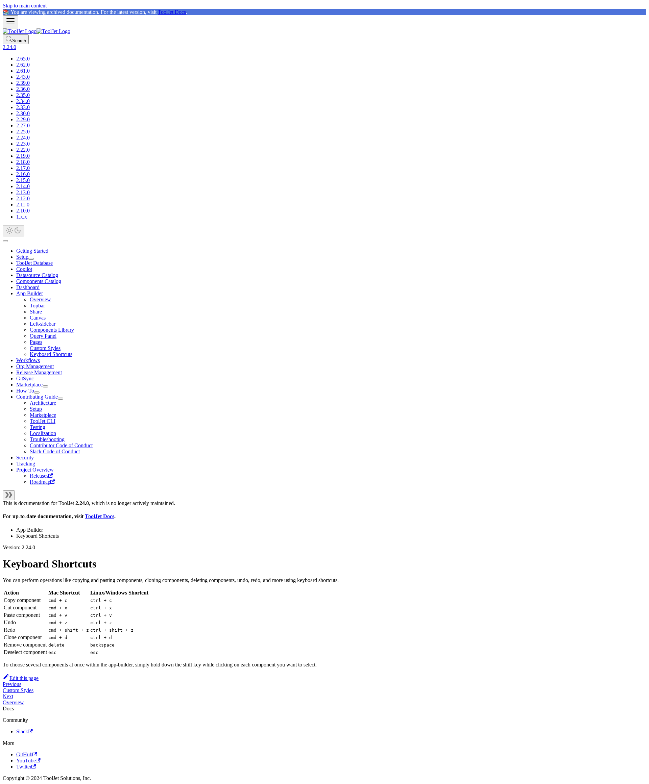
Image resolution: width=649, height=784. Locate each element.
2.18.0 (23, 162)
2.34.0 (23, 101)
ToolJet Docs (172, 12)
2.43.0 (23, 77)
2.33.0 (23, 107)
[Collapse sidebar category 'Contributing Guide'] (60, 399)
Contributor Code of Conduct (61, 445)
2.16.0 (23, 174)
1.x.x (21, 217)
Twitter (23, 766)
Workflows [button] (28, 360)
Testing (37, 427)
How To (25, 391)
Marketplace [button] (43, 415)
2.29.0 (23, 119)
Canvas (38, 318)
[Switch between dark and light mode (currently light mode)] (13, 230)
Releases (39, 476)
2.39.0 (23, 83)
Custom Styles (45, 348)
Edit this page (24, 678)
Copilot (24, 269)
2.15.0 (23, 180)
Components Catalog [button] (38, 281)
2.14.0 (23, 186)
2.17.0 (23, 168)
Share (36, 311)
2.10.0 (23, 210)
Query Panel (43, 336)
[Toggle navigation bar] (10, 21)
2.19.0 (23, 156)
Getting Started (32, 251)
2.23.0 (23, 144)
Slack (22, 731)
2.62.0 (23, 65)
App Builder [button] (29, 293)
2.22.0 (23, 150)
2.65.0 (23, 58)
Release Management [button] (39, 372)
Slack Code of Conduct (55, 451)
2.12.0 (23, 198)
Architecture (43, 403)
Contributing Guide (37, 397)
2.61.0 (23, 71)
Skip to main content (25, 5)
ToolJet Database (34, 263)
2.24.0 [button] (9, 47)
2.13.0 (23, 192)
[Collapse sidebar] (9, 495)
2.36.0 (23, 89)
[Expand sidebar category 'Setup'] (31, 259)
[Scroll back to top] (5, 241)
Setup (22, 257)
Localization (43, 433)
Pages (36, 342)
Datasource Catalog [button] (37, 275)
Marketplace (29, 384)
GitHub (24, 754)
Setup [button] (36, 409)
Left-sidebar (42, 324)
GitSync (25, 378)
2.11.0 (22, 204)
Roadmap (40, 482)
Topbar (37, 305)
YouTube (26, 760)
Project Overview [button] (35, 470)
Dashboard (28, 287)
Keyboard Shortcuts (51, 354)
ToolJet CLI (42, 421)
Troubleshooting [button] (47, 439)
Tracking (25, 463)
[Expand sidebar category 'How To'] (37, 392)
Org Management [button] (35, 366)
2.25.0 (23, 131)
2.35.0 (23, 95)
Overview (40, 299)
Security (25, 457)
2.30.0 (23, 113)
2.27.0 (23, 125)
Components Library (52, 330)
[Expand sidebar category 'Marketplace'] (45, 386)
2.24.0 (23, 138)
